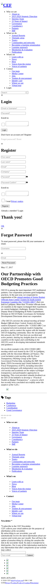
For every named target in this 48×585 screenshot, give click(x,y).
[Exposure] (7, 560)
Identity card (17, 81)
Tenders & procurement (22, 78)
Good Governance (14, 410)
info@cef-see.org (17, 580)
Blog (14, 62)
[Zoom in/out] (10, 415)
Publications (17, 52)
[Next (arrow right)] (5, 417)
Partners (15, 28)
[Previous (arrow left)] (2, 417)
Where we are (17, 83)
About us (15, 14)
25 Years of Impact (19, 21)
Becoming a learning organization (26, 45)
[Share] (5, 415)
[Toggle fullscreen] (7, 415)
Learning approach (20, 47)
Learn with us (17, 57)
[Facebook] (7, 563)
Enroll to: (5, 118)
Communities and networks (23, 42)
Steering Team (18, 19)
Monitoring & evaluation (22, 50)
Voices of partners (19, 66)
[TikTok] (7, 565)
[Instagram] (7, 571)
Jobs (13, 76)
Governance (17, 23)
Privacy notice (17, 201)
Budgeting (10, 403)
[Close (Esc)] (2, 415)
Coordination (11, 408)
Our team (16, 71)
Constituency (17, 26)
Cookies (14, 583)
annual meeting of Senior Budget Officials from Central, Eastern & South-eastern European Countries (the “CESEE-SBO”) (23, 299)
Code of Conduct (24, 583)
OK (2, 226)
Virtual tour (16, 85)
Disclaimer (35, 583)
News (14, 59)
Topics (14, 40)
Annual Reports (18, 35)
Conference (11, 405)
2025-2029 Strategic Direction (24, 16)
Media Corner (17, 73)
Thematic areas (18, 38)
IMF (13, 31)
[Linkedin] (7, 568)
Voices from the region (21, 64)
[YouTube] (7, 573)
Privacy (8, 583)
